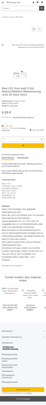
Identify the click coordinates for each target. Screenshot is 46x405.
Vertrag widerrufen (23, 389)
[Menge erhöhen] (41, 139)
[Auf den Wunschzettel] (39, 29)
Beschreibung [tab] (8, 158)
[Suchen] (41, 8)
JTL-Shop (27, 399)
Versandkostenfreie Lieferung (23, 117)
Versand (28, 393)
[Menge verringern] (4, 139)
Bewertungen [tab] (23, 158)
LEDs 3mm (14, 106)
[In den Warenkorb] (3, 24)
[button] (33, 2)
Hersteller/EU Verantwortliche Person (13, 154)
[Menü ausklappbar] (3, 1)
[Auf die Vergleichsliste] (33, 29)
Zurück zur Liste (8, 17)
